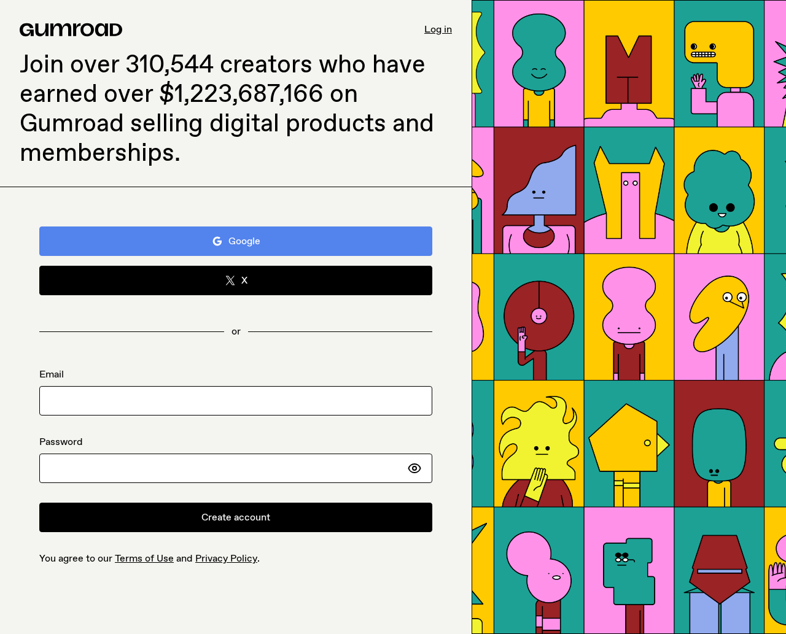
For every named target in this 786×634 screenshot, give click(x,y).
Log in (438, 29)
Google (244, 241)
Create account (235, 517)
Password (61, 441)
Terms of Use (144, 558)
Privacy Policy (226, 558)
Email (51, 374)
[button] (414, 468)
